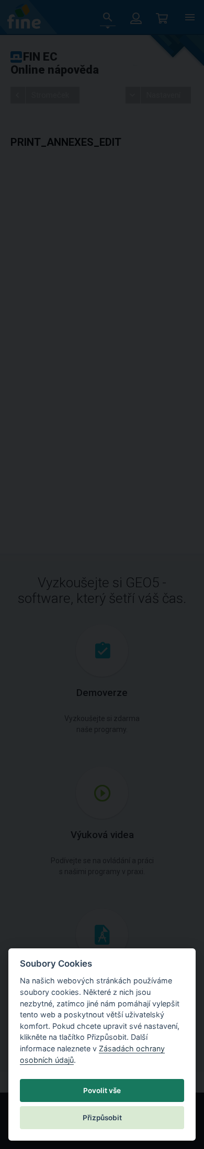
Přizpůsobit (102, 1117)
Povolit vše (102, 1090)
